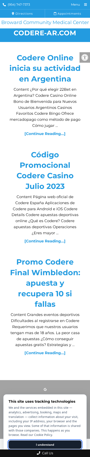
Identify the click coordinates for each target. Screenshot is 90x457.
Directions (23, 13)
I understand (45, 444)
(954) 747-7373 (19, 4)
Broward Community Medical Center (45, 22)
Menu (75, 4)
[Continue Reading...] (45, 133)
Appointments (69, 13)
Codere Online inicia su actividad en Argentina (45, 68)
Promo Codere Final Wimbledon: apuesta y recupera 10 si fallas (45, 283)
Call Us (47, 453)
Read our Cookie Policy (36, 435)
